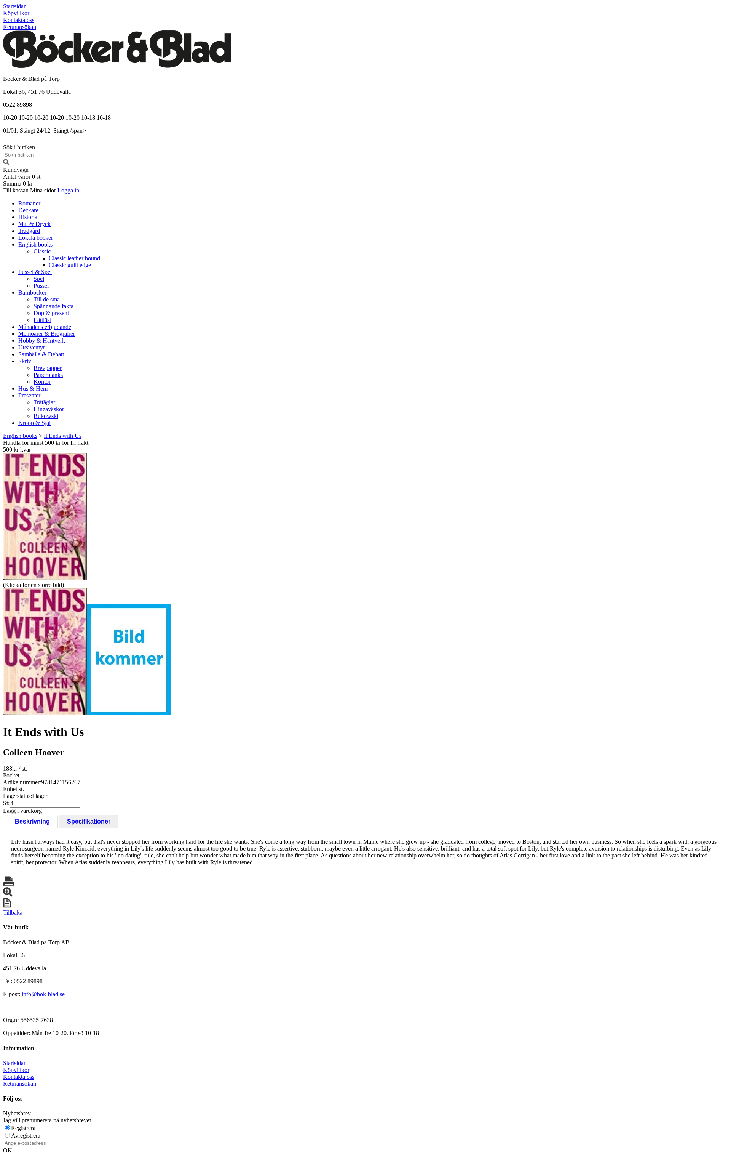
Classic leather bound (74, 258)
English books (35, 244)
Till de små (47, 299)
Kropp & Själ (34, 423)
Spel (39, 279)
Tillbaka (12, 912)
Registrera (23, 1128)
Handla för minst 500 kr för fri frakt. (46, 446)
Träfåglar (44, 402)
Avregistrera (25, 1135)
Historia (27, 217)
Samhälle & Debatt (41, 354)
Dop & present (51, 313)
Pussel (41, 285)
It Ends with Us (62, 436)
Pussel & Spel (35, 272)
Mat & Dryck (34, 224)
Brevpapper (48, 368)
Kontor (42, 381)
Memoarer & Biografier (46, 333)
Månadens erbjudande (44, 327)
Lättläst (42, 320)
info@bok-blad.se (43, 994)
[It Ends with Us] (45, 516)
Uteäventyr (31, 347)
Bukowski (46, 416)
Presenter (29, 395)
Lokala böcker (35, 237)
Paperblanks (48, 375)
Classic (42, 251)
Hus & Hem (33, 388)
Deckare (28, 210)
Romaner (29, 203)
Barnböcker (32, 292)
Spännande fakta (53, 306)
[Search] (6, 163)
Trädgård (29, 231)
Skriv (24, 361)
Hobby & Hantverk (41, 340)
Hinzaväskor (49, 409)
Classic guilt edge (70, 265)
